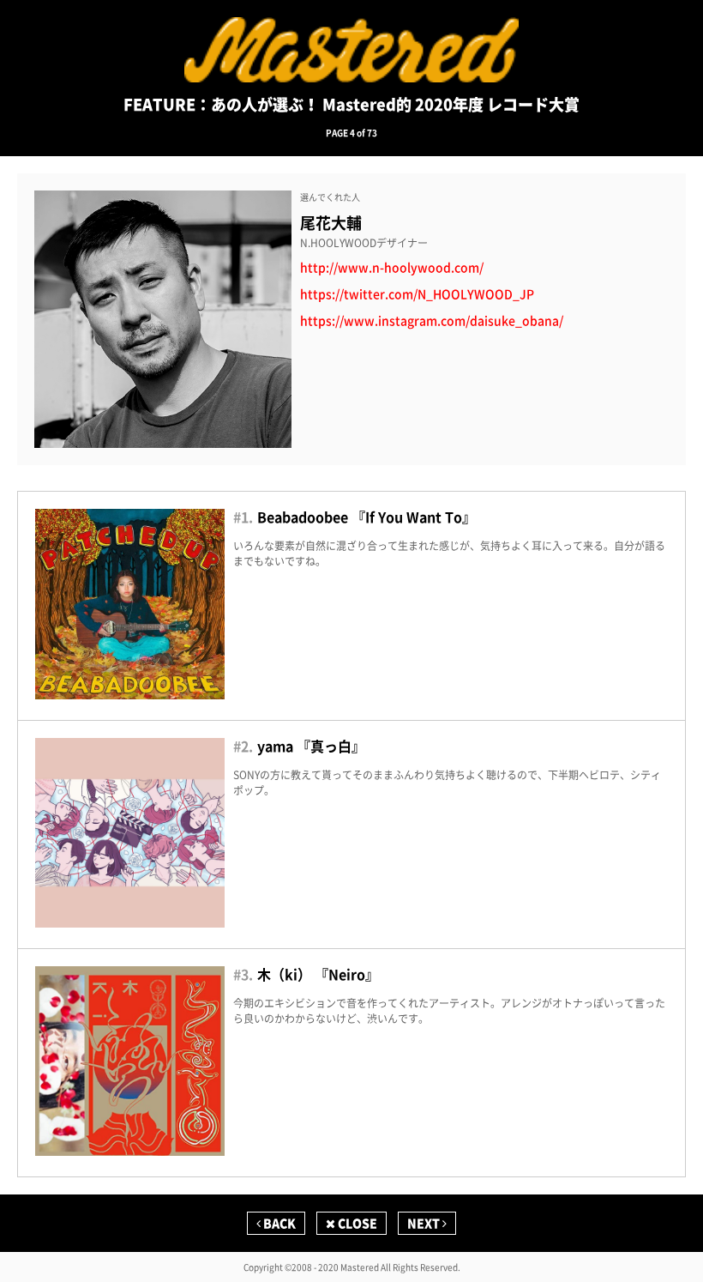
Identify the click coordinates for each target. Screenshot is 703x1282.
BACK (278, 1222)
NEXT (424, 1222)
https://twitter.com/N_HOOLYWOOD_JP (417, 294)
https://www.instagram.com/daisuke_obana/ (431, 320)
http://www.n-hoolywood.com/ (392, 267)
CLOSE (356, 1222)
